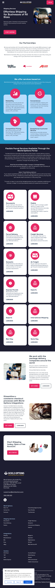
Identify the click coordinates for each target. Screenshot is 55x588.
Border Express (7, 559)
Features (6, 512)
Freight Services (32, 520)
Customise (9, 582)
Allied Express (31, 555)
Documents (6, 520)
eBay (5, 544)
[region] (18, 576)
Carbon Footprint (46, 582)
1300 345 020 (8, 495)
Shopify (6, 535)
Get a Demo (34, 386)
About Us (6, 507)
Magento (30, 535)
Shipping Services (9, 519)
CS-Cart (30, 542)
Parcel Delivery (7, 523)
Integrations (7, 533)
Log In (50, 2)
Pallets (5, 525)
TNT (5, 555)
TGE (5, 557)
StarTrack (6, 553)
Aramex (30, 557)
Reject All (18, 582)
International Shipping (34, 525)
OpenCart (30, 537)
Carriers (6, 551)
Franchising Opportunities (34, 507)
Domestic (30, 523)
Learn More (45, 386)
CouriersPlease (32, 553)
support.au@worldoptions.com (13, 492)
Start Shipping (9, 32)
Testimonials (31, 512)
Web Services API (32, 544)
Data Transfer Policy (35, 582)
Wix (4, 540)
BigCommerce (31, 540)
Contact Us (6, 510)
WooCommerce (7, 537)
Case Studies (31, 510)
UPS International (32, 559)
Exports (30, 527)
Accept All (28, 582)
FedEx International (33, 561)
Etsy (5, 542)
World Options (8, 506)
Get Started (13, 452)
